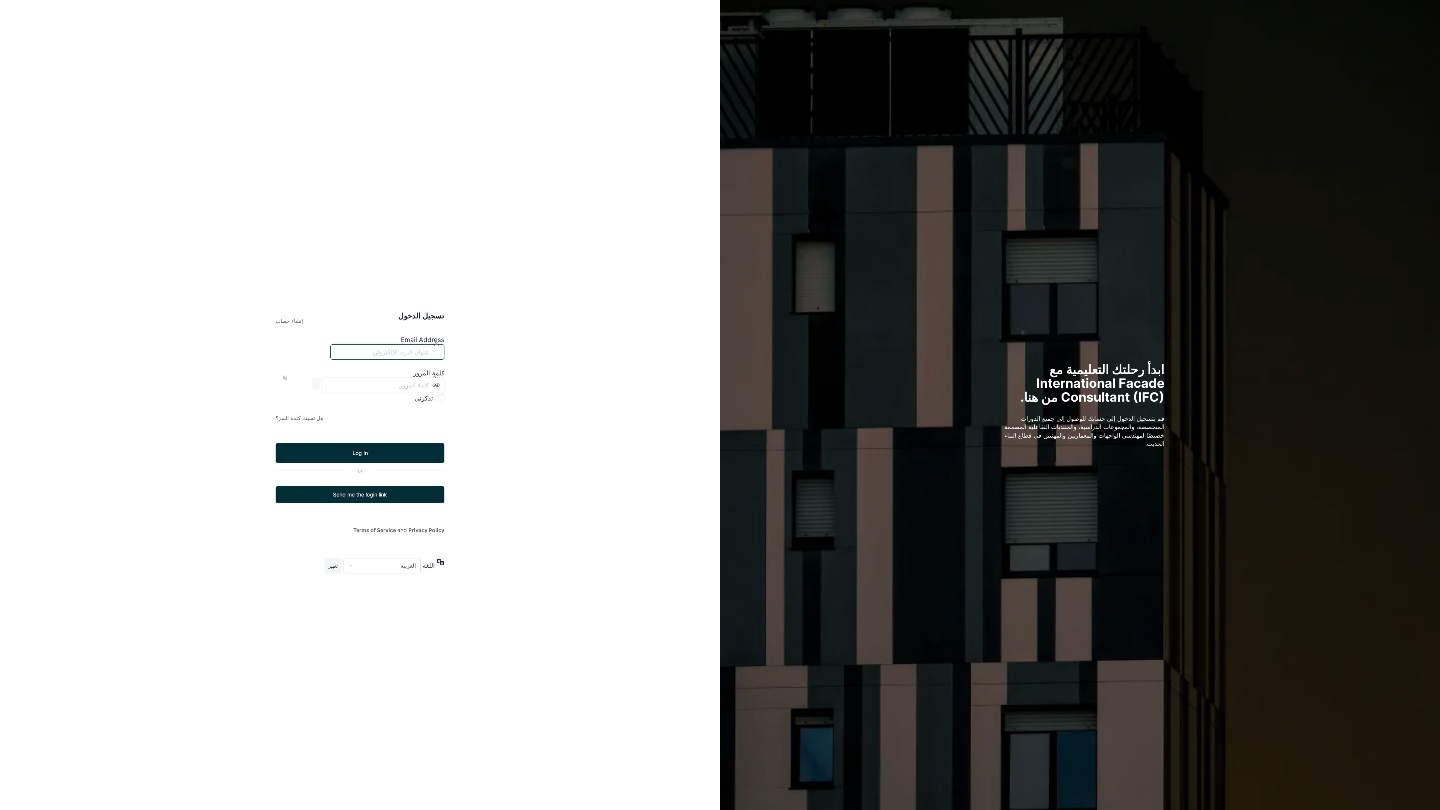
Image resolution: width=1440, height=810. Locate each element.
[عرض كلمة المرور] (316, 383)
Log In (360, 453)
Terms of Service (374, 530)
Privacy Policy (426, 530)
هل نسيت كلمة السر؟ (299, 418)
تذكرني (423, 398)
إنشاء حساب (289, 321)
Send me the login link (360, 494)
